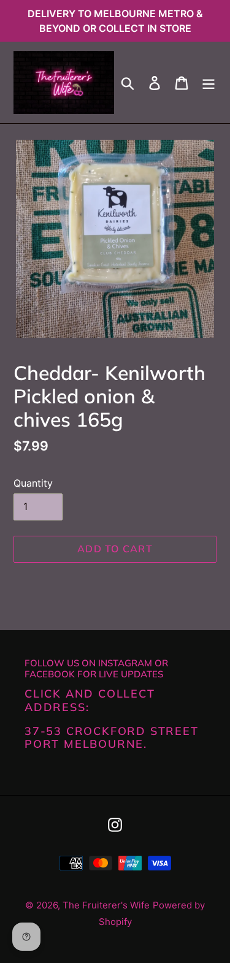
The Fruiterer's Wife (106, 905)
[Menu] (208, 82)
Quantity (33, 483)
